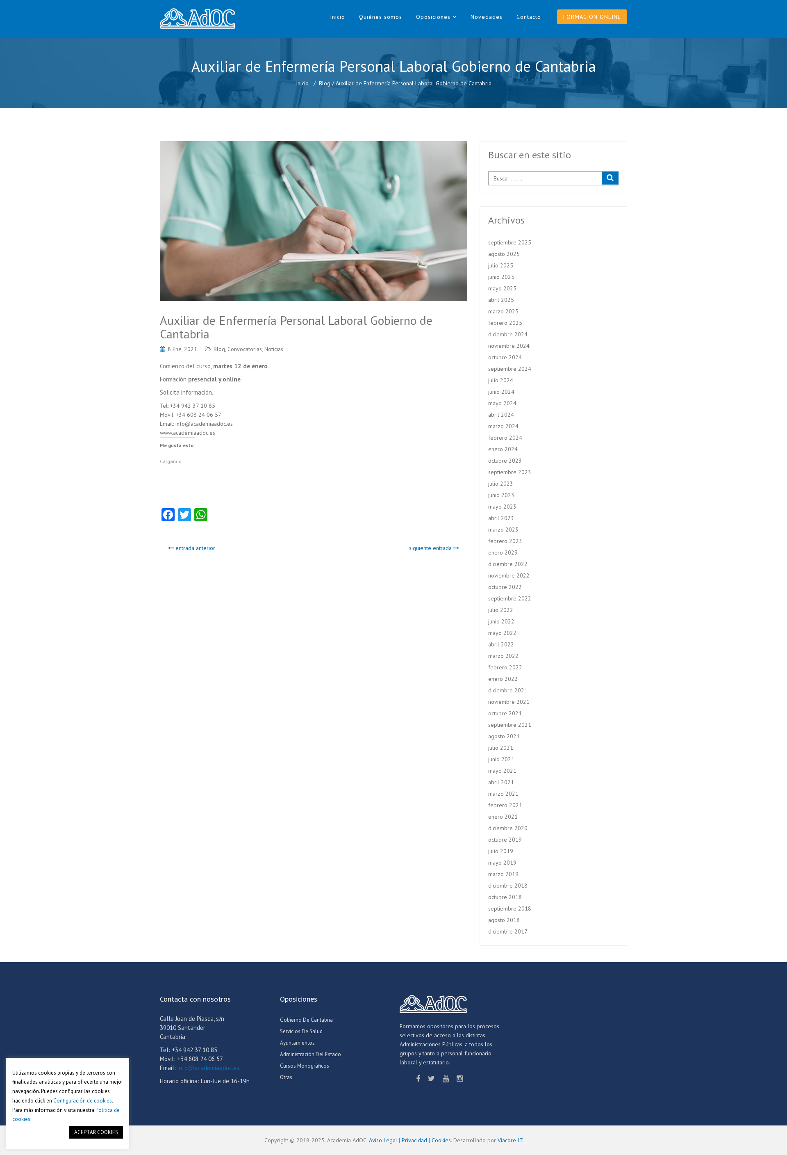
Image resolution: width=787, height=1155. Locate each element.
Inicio (337, 17)
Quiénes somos (380, 17)
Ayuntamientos (297, 1042)
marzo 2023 (503, 529)
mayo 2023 (502, 506)
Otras (286, 1077)
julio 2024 (500, 380)
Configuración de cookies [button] (82, 1100)
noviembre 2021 (509, 701)
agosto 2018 (504, 920)
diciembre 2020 (508, 828)
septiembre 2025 (509, 242)
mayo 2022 (502, 633)
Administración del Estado (310, 1054)
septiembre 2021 (509, 724)
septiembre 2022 (509, 598)
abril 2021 (501, 782)
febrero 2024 (505, 437)
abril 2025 (501, 300)
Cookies (441, 1140)
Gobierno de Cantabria (306, 1019)
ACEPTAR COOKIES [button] (96, 1132)
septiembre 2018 (509, 908)
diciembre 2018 (508, 885)
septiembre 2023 (509, 472)
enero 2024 (503, 449)
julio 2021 (500, 747)
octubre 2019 (505, 839)
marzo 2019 (503, 874)
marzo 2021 (503, 793)
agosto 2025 (504, 254)
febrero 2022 (505, 667)
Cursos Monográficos (304, 1065)
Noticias (273, 349)
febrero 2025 (505, 322)
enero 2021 (503, 816)
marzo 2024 (503, 426)
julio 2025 (500, 265)
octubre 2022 (505, 587)
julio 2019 (500, 851)
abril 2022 (501, 644)
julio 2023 (500, 483)
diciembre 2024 (508, 334)
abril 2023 (501, 518)
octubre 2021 (505, 713)
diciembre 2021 (508, 690)
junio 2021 (501, 759)
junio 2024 (501, 391)
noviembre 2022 (509, 575)
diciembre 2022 (508, 564)
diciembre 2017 (508, 931)
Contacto (528, 17)
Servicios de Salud (301, 1031)
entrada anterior (194, 548)
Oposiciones (433, 17)
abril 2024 (501, 414)
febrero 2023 (505, 541)
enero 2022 (503, 678)
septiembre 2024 (509, 368)
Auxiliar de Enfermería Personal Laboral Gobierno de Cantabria (296, 327)
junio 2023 (501, 495)
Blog (324, 83)
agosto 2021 (504, 736)
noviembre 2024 (509, 345)
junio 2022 (501, 621)
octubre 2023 (505, 460)
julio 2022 (500, 610)
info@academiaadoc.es (208, 1068)
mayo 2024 (502, 403)
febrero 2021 (505, 805)
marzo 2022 (503, 656)
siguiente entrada (431, 548)
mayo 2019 (502, 862)
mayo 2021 (502, 770)
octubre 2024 (505, 357)
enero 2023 (503, 552)
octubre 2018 (505, 897)
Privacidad (414, 1140)
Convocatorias (244, 349)
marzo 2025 (503, 311)
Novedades (487, 17)
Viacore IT (510, 1140)
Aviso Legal (383, 1140)
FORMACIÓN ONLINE (592, 17)
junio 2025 (501, 277)
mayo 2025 (502, 288)
